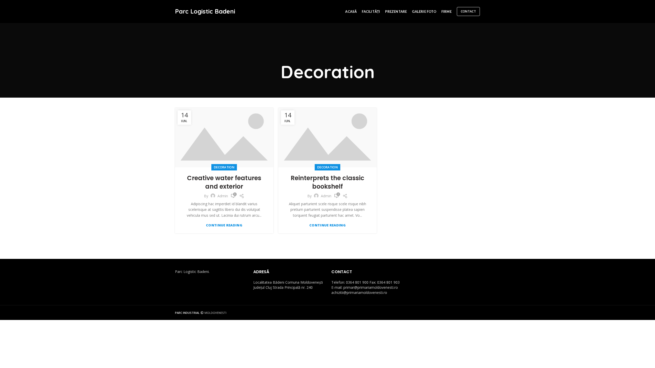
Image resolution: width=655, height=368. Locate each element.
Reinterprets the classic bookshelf (327, 182)
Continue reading (224, 225)
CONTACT (468, 11)
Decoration (224, 167)
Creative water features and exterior (224, 182)
